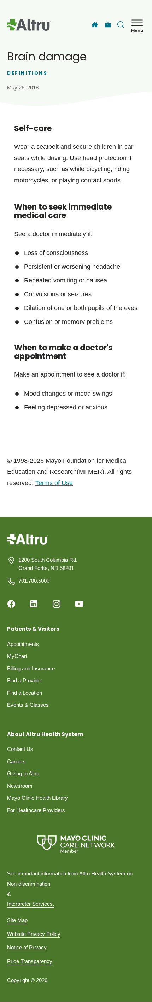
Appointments (23, 644)
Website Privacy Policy (33, 934)
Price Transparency (29, 961)
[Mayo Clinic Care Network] (76, 844)
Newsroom (20, 786)
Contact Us (20, 749)
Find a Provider (24, 680)
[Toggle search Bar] (121, 24)
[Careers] (108, 25)
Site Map (17, 920)
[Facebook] (11, 604)
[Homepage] (27, 545)
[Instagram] (56, 604)
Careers (16, 761)
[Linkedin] (34, 604)
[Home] (94, 24)
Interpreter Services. (30, 904)
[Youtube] (79, 604)
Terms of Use (54, 483)
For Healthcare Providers (36, 810)
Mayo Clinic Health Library (37, 798)
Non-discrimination (28, 884)
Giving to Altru (23, 773)
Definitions (27, 73)
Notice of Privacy (27, 947)
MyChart (17, 656)
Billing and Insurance (31, 668)
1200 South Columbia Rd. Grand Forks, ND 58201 (47, 564)
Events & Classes (28, 705)
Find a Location (24, 693)
